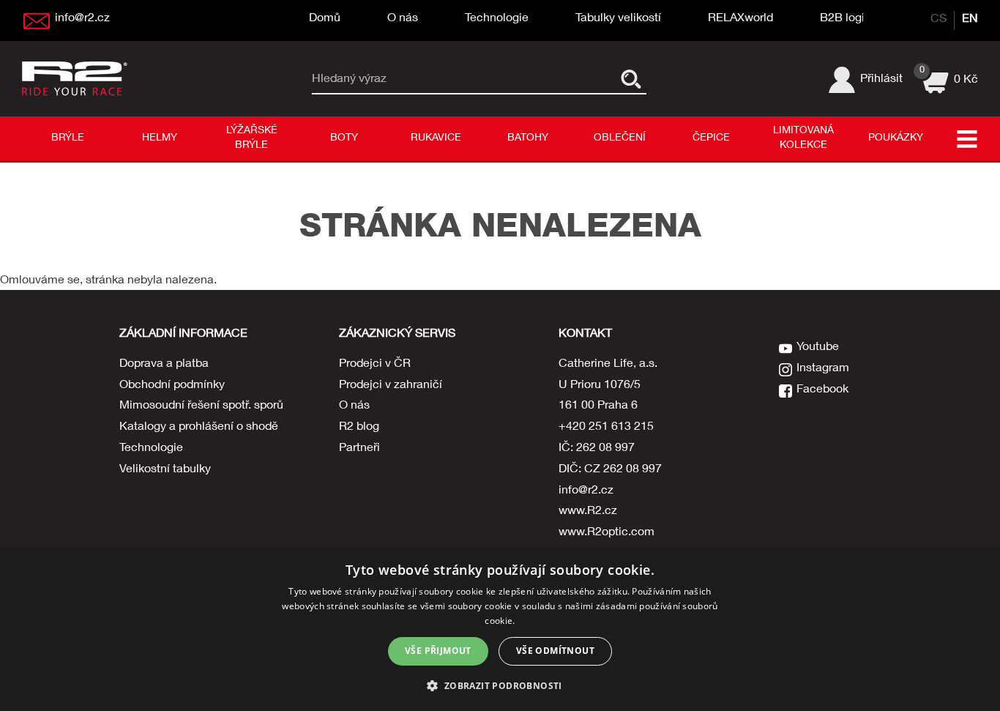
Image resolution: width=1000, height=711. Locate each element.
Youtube (817, 348)
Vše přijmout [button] (438, 650)
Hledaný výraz (349, 79)
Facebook (822, 390)
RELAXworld (740, 19)
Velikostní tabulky (165, 470)
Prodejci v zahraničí (390, 386)
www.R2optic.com (606, 533)
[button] (499, 685)
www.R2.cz (588, 512)
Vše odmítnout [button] (555, 650)
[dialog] (500, 629)
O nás (402, 19)
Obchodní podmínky (172, 386)
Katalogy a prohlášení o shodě (198, 427)
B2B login (845, 19)
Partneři (359, 449)
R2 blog (359, 427)
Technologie (497, 19)
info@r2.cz (586, 491)
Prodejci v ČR (375, 365)
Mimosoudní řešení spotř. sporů (201, 406)
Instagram (822, 369)
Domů (324, 19)
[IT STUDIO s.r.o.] (77, 78)
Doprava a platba (164, 365)
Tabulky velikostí (618, 19)
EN (970, 20)
